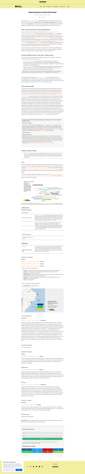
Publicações (55, 6)
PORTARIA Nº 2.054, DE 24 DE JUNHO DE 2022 (30, 266)
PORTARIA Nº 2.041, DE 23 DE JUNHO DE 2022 (30, 261)
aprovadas (39, 215)
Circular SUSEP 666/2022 (42, 77)
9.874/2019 (38, 42)
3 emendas (56, 129)
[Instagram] (30, 466)
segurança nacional (25, 443)
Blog (44, 6)
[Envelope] (42, 466)
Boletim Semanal (37, 14)
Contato (68, 6)
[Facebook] (36, 466)
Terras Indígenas (32, 443)
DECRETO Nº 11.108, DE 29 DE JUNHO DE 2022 (30, 384)
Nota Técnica (44, 114)
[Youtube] (39, 466)
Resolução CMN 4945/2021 (29, 66)
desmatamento (44, 442)
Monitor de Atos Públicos (45, 14)
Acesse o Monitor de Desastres (27, 286)
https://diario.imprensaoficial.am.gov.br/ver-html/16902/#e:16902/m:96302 (42, 142)
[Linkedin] (33, 466)
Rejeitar (13, 469)
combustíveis (31, 442)
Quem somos (62, 6)
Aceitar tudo (19, 469)
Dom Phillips (50, 442)
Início (41, 6)
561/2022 (52, 125)
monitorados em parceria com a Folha (47, 203)
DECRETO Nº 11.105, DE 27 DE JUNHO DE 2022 (30, 320)
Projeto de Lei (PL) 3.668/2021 (27, 225)
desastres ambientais (38, 442)
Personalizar (7, 469)
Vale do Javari (37, 443)
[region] (13, 466)
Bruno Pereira (26, 442)
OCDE (56, 442)
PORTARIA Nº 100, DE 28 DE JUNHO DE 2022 (30, 369)
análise (43, 72)
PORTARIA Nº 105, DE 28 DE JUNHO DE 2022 (30, 356)
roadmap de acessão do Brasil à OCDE (43, 37)
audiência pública (43, 130)
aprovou (54, 33)
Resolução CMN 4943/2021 (28, 61)
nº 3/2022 (45, 125)
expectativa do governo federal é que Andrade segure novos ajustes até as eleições (42, 169)
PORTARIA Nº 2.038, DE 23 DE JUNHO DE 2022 (30, 263)
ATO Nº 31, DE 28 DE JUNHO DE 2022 (28, 404)
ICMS (53, 442)
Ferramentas (49, 6)
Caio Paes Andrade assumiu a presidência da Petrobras (36, 167)
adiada (36, 227)
